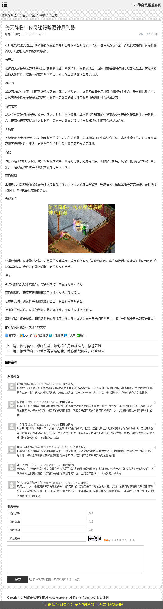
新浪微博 (43, 335)
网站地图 (103, 597)
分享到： (14, 335)
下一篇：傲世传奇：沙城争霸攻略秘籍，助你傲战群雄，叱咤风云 (55, 351)
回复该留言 (69, 384)
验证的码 (15, 538)
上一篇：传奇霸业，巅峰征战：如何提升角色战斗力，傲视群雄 (53, 346)
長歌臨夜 (22, 402)
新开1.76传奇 (40, 15)
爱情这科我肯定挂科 (28, 447)
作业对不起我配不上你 (29, 482)
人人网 (71, 335)
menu (5, 5)
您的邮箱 (15, 521)
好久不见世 (23, 465)
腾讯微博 (58, 335)
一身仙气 (22, 424)
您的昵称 (15, 513)
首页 (25, 15)
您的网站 (15, 530)
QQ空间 (28, 335)
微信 (82, 335)
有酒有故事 (23, 384)
